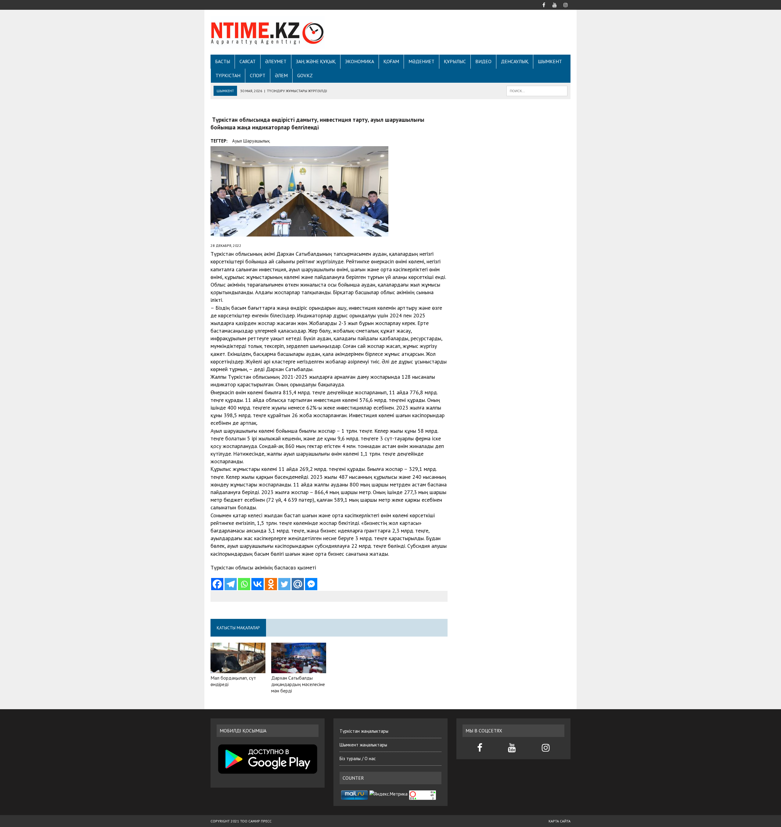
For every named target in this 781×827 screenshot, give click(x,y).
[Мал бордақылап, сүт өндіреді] (238, 669)
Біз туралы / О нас (358, 758)
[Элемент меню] (544, 4)
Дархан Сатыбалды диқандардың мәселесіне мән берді (298, 684)
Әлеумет (275, 61)
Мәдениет (421, 61)
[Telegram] (231, 584)
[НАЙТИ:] (536, 90)
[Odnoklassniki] (271, 584)
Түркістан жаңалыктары (364, 731)
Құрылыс (455, 61)
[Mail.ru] (298, 584)
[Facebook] (217, 584)
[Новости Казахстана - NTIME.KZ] (268, 32)
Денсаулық (514, 61)
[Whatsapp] (244, 584)
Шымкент (550, 61)
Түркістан (227, 75)
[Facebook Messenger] (311, 584)
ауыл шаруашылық (251, 141)
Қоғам (391, 61)
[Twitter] (284, 584)
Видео (483, 61)
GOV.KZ (305, 75)
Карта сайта (559, 821)
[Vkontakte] (257, 584)
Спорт (257, 75)
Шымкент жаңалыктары (363, 745)
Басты (222, 61)
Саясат (247, 61)
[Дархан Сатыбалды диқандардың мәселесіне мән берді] (298, 669)
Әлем (281, 75)
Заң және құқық (316, 61)
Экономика (359, 61)
